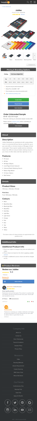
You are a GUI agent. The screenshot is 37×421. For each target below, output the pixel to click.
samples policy (16, 121)
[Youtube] (22, 410)
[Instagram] (8, 410)
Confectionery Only (18, 386)
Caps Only (18, 392)
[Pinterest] (22, 402)
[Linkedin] (15, 410)
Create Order (18, 100)
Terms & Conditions (18, 342)
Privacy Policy (18, 349)
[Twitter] (15, 402)
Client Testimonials (18, 339)
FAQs (18, 359)
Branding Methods (18, 362)
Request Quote (18, 104)
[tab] (5, 278)
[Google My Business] (30, 402)
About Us (18, 332)
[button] (18, 281)
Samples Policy (18, 345)
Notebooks (8, 6)
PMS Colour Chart (18, 372)
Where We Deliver (18, 375)
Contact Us (18, 336)
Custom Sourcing (18, 369)
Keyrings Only (18, 389)
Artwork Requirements (18, 366)
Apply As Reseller (18, 396)
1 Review (23, 14)
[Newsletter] (30, 410)
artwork (6, 255)
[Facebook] (8, 402)
